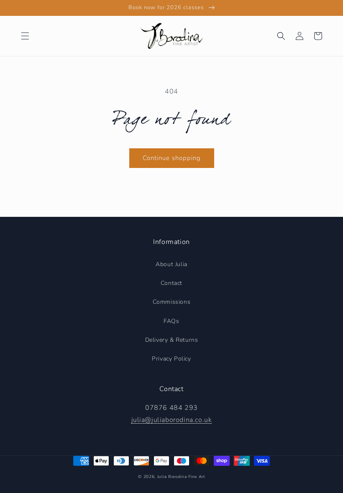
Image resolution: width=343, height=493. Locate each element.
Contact (171, 283)
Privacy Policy (171, 359)
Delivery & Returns (171, 340)
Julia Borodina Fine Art (181, 477)
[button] (25, 36)
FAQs (171, 321)
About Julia (171, 264)
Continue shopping (172, 158)
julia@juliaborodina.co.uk (171, 419)
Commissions (172, 302)
